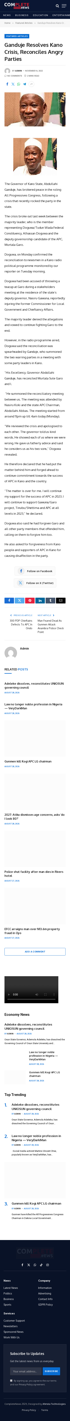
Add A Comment (35, 951)
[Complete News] (17, 6)
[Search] (57, 6)
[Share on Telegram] (24, 84)
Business (22, 15)
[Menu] (64, 6)
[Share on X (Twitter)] (13, 84)
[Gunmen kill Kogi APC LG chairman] (35, 738)
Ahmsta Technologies (54, 1403)
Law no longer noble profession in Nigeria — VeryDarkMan (43, 1056)
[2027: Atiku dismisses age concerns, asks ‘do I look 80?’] (35, 792)
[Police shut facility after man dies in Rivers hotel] (35, 849)
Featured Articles (17, 36)
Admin (18, 71)
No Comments (14, 76)
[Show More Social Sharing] (31, 84)
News (7, 15)
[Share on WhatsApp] (18, 84)
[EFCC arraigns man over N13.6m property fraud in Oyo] (35, 906)
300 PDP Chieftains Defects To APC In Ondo (21, 624)
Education (40, 15)
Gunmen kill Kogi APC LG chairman (28, 761)
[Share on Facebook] (7, 84)
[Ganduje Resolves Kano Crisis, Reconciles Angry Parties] (35, 109)
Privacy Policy (26, 1384)
